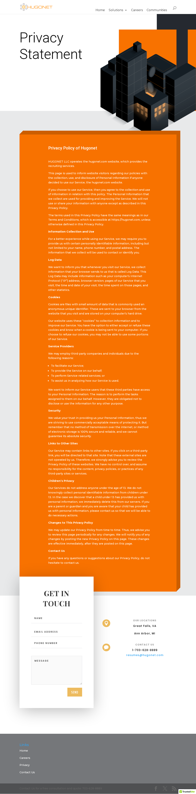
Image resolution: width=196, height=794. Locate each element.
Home (100, 10)
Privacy (25, 765)
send (74, 692)
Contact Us (27, 772)
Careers (137, 10)
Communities (157, 10)
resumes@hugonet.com (144, 655)
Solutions (116, 10)
